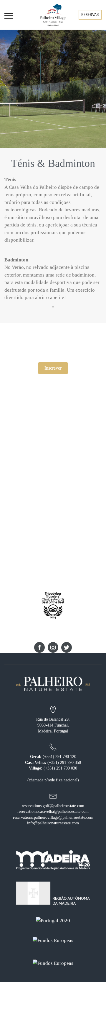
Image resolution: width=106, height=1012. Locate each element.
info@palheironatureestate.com (53, 823)
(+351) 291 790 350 (63, 762)
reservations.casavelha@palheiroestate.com (53, 811)
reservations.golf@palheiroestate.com (53, 806)
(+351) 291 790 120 (59, 756)
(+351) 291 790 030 (59, 768)
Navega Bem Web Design (65, 1009)
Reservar (90, 15)
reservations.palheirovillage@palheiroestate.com (53, 817)
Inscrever (53, 368)
